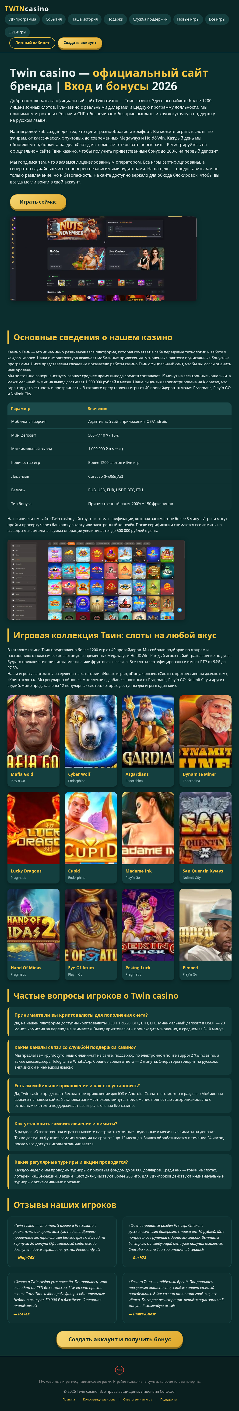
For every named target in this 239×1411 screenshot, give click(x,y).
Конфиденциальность (99, 1399)
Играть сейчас (38, 201)
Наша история (84, 19)
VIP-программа (22, 19)
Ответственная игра (137, 1399)
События (54, 19)
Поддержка (168, 1399)
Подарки (115, 19)
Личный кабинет (32, 42)
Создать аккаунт (80, 42)
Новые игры (188, 19)
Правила (69, 1399)
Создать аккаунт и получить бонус (119, 1339)
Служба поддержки (150, 19)
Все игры (217, 19)
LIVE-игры (17, 32)
